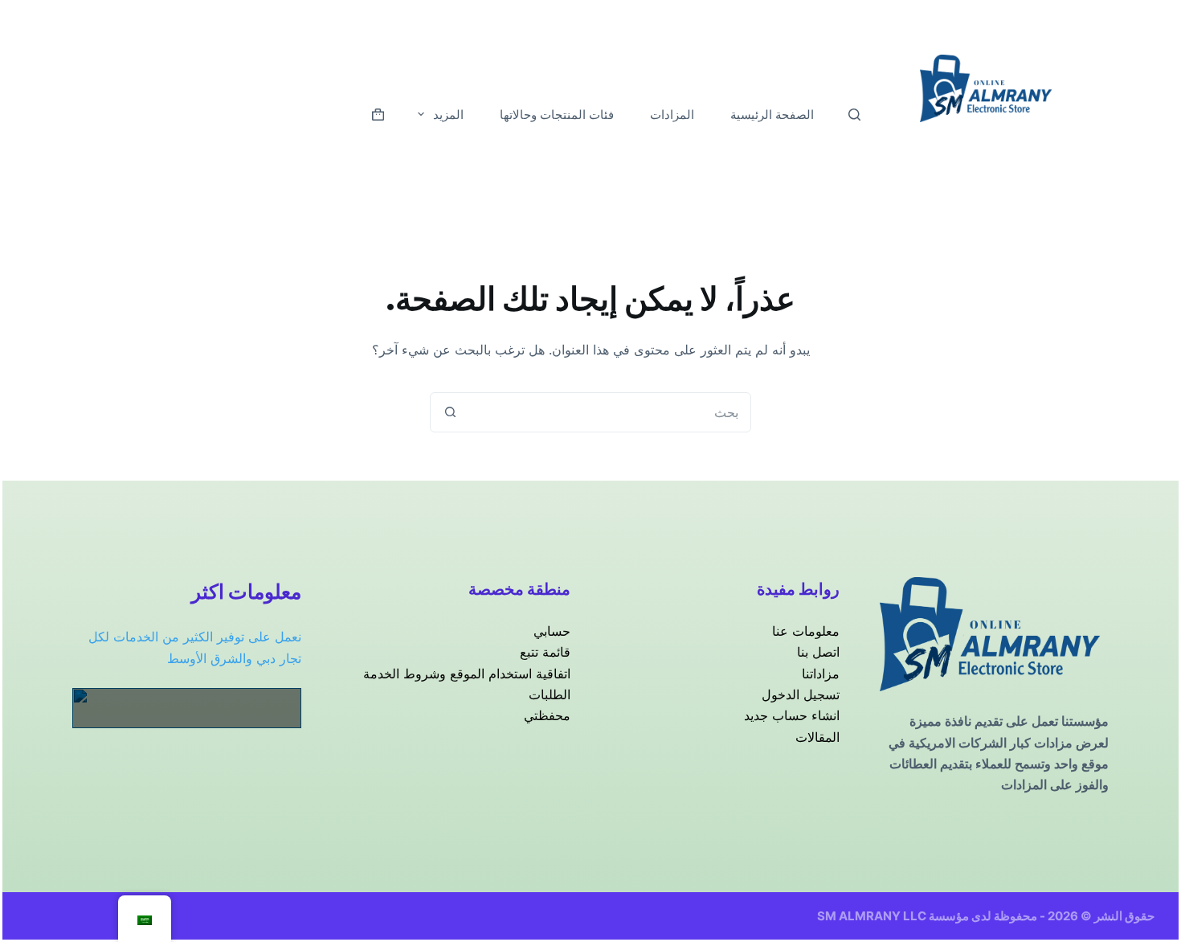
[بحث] (854, 115)
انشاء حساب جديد (792, 715)
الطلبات (549, 694)
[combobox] (609, 412)
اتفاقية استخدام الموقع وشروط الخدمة (466, 674)
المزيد (448, 114)
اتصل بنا (818, 652)
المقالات (817, 737)
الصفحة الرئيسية (772, 114)
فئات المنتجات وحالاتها (557, 114)
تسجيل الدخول (801, 694)
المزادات (672, 114)
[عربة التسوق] (378, 115)
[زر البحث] (450, 412)
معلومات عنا (806, 631)
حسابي (551, 631)
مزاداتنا (821, 674)
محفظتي (547, 715)
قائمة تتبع (545, 652)
